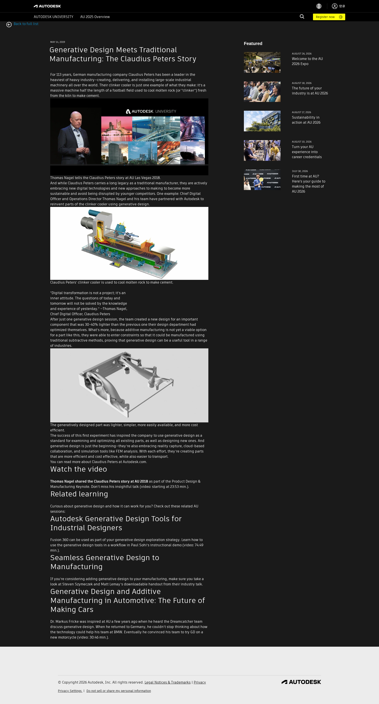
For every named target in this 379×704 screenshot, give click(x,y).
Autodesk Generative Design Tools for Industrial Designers (116, 523)
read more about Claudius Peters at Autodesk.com (105, 461)
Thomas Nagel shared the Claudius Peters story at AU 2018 (99, 481)
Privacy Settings (70, 691)
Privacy (200, 682)
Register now (325, 17)
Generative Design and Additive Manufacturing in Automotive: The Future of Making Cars (127, 600)
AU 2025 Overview (95, 16)
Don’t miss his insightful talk (115, 486)
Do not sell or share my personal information (118, 691)
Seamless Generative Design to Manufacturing (104, 562)
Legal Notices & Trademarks (168, 682)
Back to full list (25, 23)
